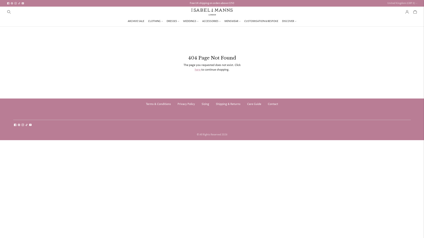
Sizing (205, 104)
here (198, 70)
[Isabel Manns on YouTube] (23, 3)
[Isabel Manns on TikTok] (19, 3)
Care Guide (254, 104)
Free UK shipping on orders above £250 (212, 3)
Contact (273, 104)
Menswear (231, 21)
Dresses (172, 21)
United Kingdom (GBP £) (401, 3)
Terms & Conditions (158, 104)
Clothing (154, 21)
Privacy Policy (186, 104)
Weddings (189, 21)
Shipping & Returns (228, 104)
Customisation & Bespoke (261, 21)
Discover (288, 21)
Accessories (210, 21)
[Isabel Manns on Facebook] (8, 3)
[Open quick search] (9, 12)
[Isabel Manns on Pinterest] (12, 3)
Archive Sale (136, 21)
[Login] (407, 12)
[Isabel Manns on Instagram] (15, 3)
